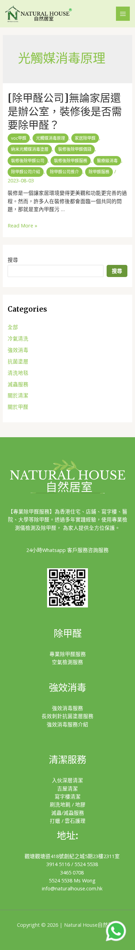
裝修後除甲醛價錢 (74, 149)
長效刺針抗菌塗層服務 (67, 715)
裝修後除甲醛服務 (70, 161)
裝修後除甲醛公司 (27, 161)
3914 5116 (58, 864)
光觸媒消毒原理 (50, 138)
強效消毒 (18, 349)
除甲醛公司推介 (64, 172)
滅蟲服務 (18, 384)
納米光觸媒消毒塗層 (29, 149)
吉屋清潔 (67, 788)
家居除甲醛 (85, 138)
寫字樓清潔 (68, 796)
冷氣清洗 (18, 338)
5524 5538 (86, 864)
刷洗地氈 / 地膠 (68, 804)
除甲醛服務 (99, 172)
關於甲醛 (18, 406)
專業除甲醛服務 (68, 653)
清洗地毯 (18, 372)
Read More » (22, 225)
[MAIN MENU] (123, 13)
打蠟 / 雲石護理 (68, 820)
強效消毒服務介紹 (67, 724)
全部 (13, 326)
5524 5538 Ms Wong (72, 880)
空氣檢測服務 (67, 661)
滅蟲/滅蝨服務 (67, 812)
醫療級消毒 (107, 161)
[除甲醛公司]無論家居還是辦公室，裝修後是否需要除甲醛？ (65, 111)
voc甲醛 (18, 138)
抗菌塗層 (18, 361)
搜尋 (13, 259)
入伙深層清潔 (67, 780)
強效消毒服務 (67, 708)
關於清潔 (18, 395)
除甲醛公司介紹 (25, 172)
